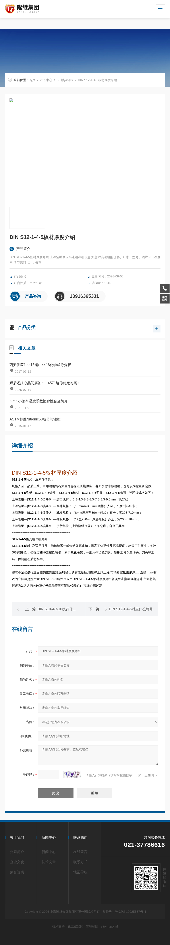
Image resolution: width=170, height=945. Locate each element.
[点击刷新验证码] (72, 774)
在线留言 (80, 852)
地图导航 (80, 872)
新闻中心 (49, 852)
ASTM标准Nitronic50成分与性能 (35, 419)
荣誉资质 (17, 872)
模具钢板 (67, 80)
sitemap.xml (109, 926)
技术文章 (49, 862)
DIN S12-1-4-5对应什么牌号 (131, 609)
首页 (32, 80)
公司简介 (17, 852)
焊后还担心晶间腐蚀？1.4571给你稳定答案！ (45, 383)
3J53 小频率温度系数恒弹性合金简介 (39, 401)
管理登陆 (92, 926)
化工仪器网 (75, 926)
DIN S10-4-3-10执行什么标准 (60, 609)
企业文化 (17, 862)
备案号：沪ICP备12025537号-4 (124, 911)
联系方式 (80, 862)
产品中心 (46, 80)
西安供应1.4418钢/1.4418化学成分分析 (40, 365)
